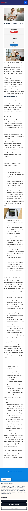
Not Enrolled (14, 31)
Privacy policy (4, 497)
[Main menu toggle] (25, 2)
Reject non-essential (14, 504)
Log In (14, 46)
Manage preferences (14, 508)
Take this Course (14, 44)
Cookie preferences (6, 479)
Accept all (14, 501)
